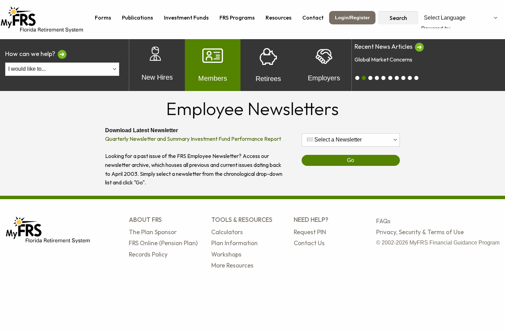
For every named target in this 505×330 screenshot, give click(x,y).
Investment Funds (186, 17)
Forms (103, 17)
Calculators (227, 232)
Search (398, 17)
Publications (137, 17)
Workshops (226, 254)
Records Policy (148, 254)
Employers (324, 78)
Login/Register (352, 17)
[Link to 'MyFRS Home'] (42, 18)
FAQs (383, 221)
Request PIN (310, 232)
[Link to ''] (419, 46)
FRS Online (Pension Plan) (163, 243)
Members (212, 78)
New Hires (157, 77)
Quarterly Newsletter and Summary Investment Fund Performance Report (193, 138)
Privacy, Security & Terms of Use (420, 232)
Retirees (268, 78)
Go (350, 160)
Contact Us (309, 243)
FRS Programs (237, 17)
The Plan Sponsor (153, 232)
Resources (278, 17)
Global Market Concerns (383, 59)
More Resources (232, 265)
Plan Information (234, 243)
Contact (313, 17)
